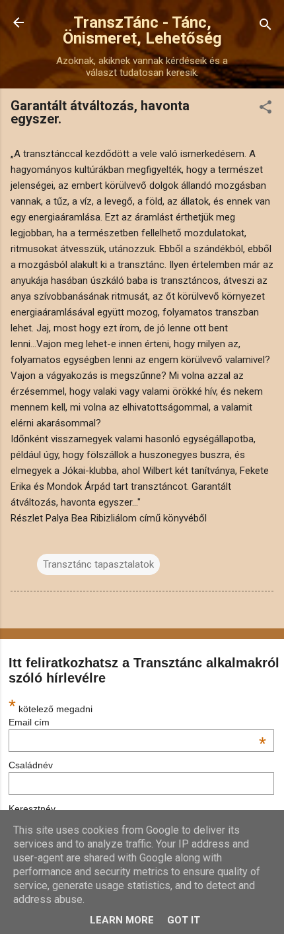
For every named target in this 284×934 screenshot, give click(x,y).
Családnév (31, 765)
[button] (265, 109)
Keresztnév (32, 808)
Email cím (137, 722)
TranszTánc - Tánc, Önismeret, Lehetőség (142, 30)
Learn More (122, 920)
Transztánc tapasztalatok (98, 564)
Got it (183, 920)
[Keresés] (265, 27)
